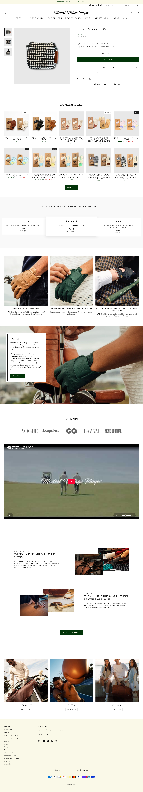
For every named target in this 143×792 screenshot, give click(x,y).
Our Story (18, 375)
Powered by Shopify (71, 784)
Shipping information (108, 72)
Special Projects (9, 752)
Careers (6, 747)
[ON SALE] (71, 680)
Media (6, 744)
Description (108, 67)
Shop (19, 18)
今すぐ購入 (108, 59)
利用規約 (7, 727)
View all (71, 187)
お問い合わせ (9, 764)
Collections (101, 18)
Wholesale (7, 761)
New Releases (73, 18)
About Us (120, 18)
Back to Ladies (73, 632)
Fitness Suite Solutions (12, 758)
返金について (9, 729)
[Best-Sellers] (26, 680)
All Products (35, 18)
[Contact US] (117, 680)
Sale (87, 18)
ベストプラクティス (11, 735)
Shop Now (25, 709)
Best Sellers (54, 18)
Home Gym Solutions (11, 755)
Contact (117, 709)
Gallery (6, 741)
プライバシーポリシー (12, 738)
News (6, 750)
